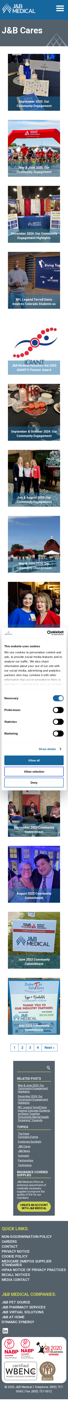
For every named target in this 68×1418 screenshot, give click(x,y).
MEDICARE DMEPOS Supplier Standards (26, 1263)
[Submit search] (48, 1068)
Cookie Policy (15, 1256)
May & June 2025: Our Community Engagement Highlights (33, 1088)
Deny (34, 782)
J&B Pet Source (16, 1302)
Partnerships (25, 1160)
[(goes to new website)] (10, 1348)
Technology (25, 1165)
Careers (9, 1241)
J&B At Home (13, 1317)
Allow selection (34, 771)
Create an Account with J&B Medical (34, 1207)
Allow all (34, 760)
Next (49, 1048)
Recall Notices (16, 1275)
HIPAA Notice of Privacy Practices (34, 1270)
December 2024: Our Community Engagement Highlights (33, 1099)
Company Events (28, 1136)
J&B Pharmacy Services (24, 1307)
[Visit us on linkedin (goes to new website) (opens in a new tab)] (5, 1331)
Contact (10, 1246)
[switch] (58, 710)
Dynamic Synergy (18, 1322)
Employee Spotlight (29, 1141)
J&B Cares (24, 1146)
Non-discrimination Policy (27, 1236)
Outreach (23, 1155)
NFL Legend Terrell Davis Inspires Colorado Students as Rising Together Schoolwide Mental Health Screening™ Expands (34, 1114)
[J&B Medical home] (19, 8)
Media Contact (15, 1279)
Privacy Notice (16, 1251)
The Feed (23, 1133)
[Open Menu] (60, 8)
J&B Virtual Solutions (23, 1312)
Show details (47, 748)
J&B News (24, 1150)
